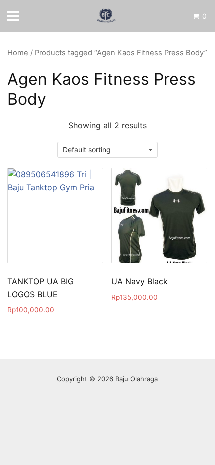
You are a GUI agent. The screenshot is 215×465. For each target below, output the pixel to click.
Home (18, 52)
